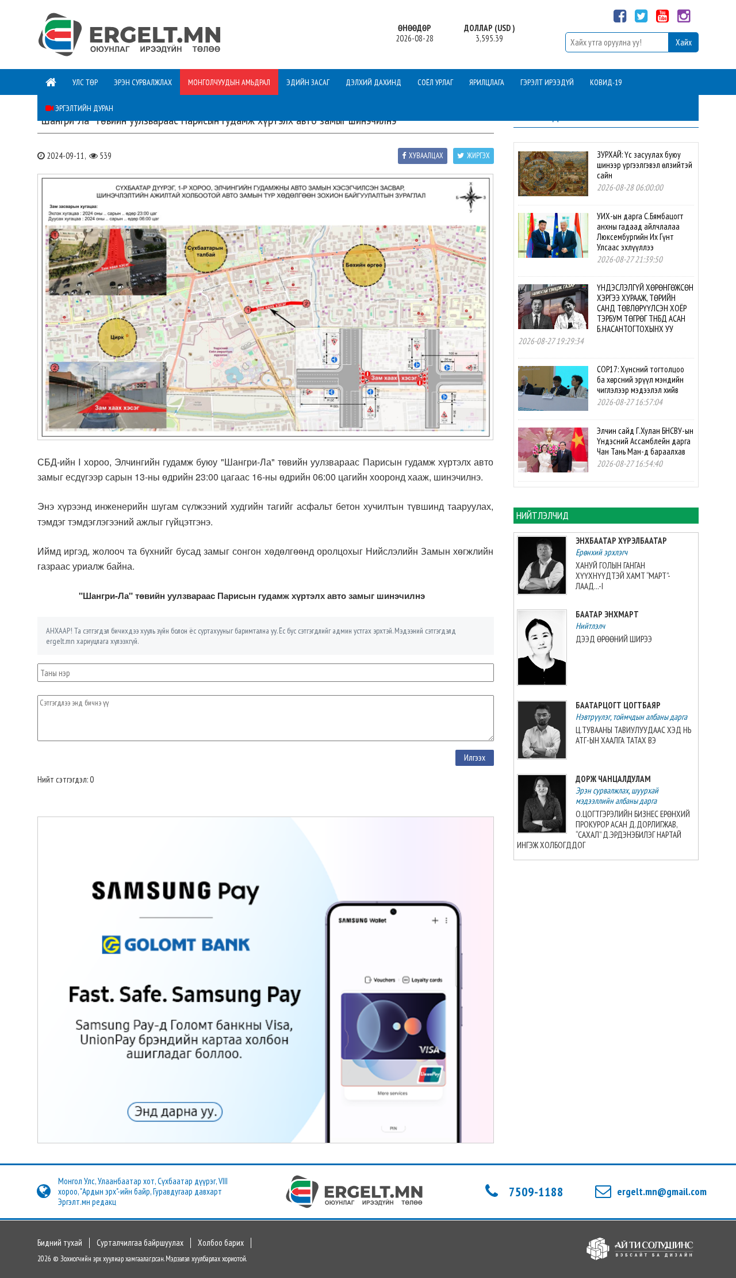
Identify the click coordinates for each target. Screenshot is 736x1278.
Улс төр (85, 82)
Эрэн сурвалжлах (143, 82)
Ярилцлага (486, 82)
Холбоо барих (221, 1243)
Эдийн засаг (307, 82)
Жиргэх (478, 156)
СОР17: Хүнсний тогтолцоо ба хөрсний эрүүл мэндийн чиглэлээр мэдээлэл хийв (640, 379)
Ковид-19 (606, 82)
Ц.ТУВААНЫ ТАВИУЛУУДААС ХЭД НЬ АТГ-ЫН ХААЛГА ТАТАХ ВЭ (633, 735)
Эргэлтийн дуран (83, 108)
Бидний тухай (59, 1243)
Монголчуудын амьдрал (229, 82)
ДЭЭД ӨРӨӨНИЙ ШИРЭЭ (614, 639)
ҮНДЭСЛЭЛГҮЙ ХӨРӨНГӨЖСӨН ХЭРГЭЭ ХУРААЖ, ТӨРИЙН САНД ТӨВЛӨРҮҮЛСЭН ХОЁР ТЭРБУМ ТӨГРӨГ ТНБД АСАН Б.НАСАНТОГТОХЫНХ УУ (645, 308)
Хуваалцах (426, 156)
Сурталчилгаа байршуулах (140, 1243)
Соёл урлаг (435, 82)
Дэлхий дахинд (373, 82)
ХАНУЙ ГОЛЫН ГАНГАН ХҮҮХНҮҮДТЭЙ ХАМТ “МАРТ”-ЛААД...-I (623, 576)
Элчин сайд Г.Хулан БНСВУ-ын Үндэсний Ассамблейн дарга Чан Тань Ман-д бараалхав (645, 441)
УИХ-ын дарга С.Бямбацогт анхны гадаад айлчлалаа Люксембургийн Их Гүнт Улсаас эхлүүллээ (640, 232)
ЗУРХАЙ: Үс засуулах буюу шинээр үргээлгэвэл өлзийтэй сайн (644, 165)
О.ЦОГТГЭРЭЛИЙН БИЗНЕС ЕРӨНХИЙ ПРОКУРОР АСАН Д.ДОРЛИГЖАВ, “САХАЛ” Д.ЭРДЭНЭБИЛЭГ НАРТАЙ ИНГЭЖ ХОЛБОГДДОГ (603, 829)
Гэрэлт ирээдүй (547, 82)
